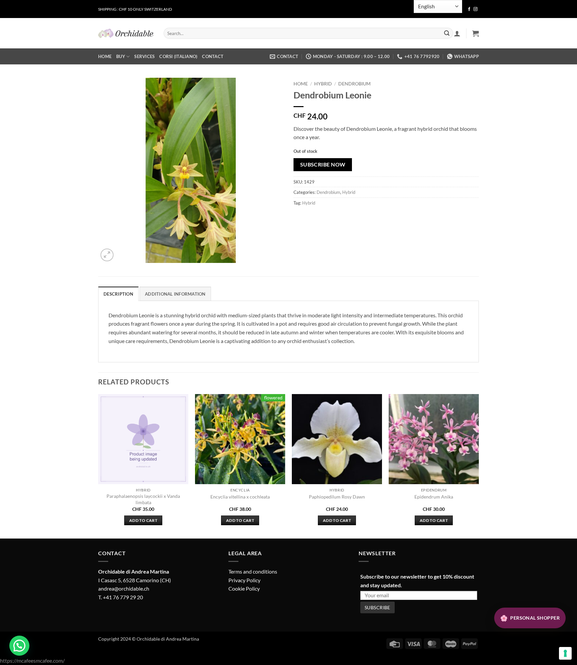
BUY (120, 56)
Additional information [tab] (175, 294)
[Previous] (98, 465)
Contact (212, 56)
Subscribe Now (323, 164)
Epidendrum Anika (433, 497)
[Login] (457, 33)
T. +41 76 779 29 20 (120, 597)
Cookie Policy (244, 588)
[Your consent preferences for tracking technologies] (565, 653)
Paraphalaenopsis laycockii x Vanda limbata (143, 499)
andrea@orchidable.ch (123, 588)
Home (301, 83)
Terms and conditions (252, 571)
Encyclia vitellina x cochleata (240, 497)
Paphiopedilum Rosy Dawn (337, 497)
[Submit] (446, 33)
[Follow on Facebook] (469, 9)
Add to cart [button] (143, 520)
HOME (105, 56)
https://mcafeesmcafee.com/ (32, 660)
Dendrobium (354, 83)
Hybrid (323, 83)
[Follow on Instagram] (475, 9)
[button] (475, 33)
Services (144, 56)
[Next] (478, 465)
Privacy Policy (244, 580)
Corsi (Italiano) (178, 56)
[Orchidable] (126, 33)
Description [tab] (118, 294)
